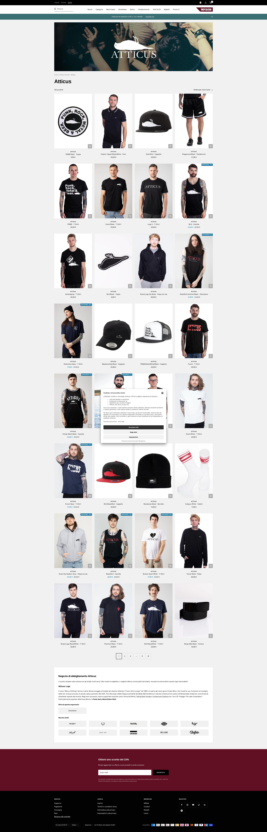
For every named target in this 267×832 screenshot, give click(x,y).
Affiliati (146, 803)
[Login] (206, 3)
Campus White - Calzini (194, 504)
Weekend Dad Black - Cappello (113, 364)
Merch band (110, 9)
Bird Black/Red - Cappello (113, 504)
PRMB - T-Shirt (73, 224)
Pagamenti (58, 807)
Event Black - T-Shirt (113, 224)
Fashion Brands (64, 75)
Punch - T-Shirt (194, 364)
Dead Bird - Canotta (113, 574)
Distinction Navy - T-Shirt (73, 364)
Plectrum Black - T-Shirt (113, 644)
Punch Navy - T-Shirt (73, 504)
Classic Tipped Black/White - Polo (113, 154)
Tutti (70, 2)
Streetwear (122, 9)
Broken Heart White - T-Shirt (153, 574)
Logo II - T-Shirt (154, 224)
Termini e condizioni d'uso (107, 807)
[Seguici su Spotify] (182, 810)
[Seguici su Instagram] (187, 805)
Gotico (132, 9)
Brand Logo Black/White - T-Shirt (73, 644)
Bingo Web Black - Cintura (194, 644)
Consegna (58, 810)
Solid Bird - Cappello (153, 154)
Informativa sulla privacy (106, 810)
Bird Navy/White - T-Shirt (153, 644)
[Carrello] (211, 3)
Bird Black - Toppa (113, 294)
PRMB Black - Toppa (73, 154)
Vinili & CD (157, 9)
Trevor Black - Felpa (193, 574)
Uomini (56, 2)
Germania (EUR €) (61, 825)
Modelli (146, 810)
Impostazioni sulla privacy (106, 813)
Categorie (99, 9)
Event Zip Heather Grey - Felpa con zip (73, 574)
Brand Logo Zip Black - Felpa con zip (153, 294)
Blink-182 (142, 694)
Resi (55, 813)
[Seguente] (148, 656)
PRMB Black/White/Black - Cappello (153, 364)
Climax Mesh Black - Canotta (73, 434)
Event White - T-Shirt (194, 434)
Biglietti (167, 9)
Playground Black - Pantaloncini (194, 154)
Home (56, 75)
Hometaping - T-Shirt (73, 294)
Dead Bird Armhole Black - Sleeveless (194, 294)
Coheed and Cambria (160, 697)
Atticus (73, 151)
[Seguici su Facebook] (182, 805)
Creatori (147, 807)
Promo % (176, 9)
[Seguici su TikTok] (199, 805)
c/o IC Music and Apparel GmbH (104, 825)
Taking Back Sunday (143, 697)
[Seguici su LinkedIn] (205, 805)
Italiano (74, 825)
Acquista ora (150, 17)
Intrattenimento (143, 9)
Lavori (146, 813)
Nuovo (90, 9)
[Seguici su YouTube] (193, 805)
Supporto (57, 803)
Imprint (100, 803)
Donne (63, 2)
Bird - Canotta (194, 224)
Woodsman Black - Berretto (154, 504)
